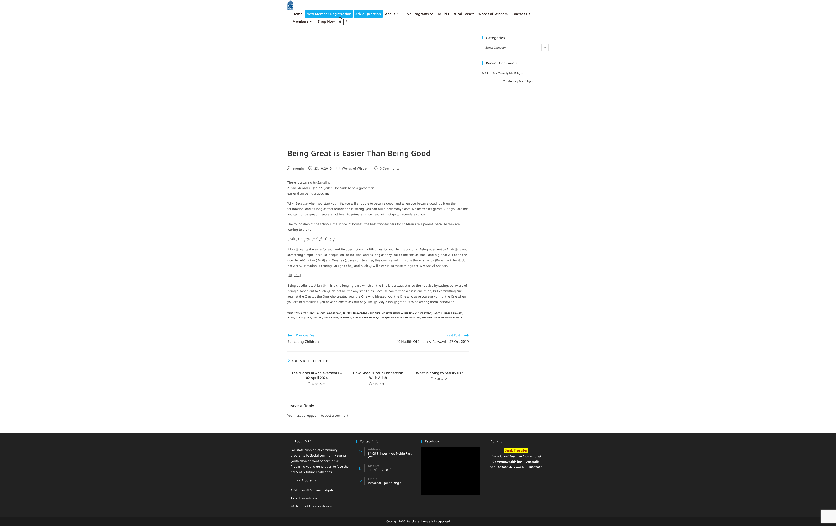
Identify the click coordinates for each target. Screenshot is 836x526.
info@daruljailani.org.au (386, 483)
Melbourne (331, 317)
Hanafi (457, 313)
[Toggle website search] (345, 21)
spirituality (412, 317)
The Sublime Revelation (437, 317)
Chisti (419, 313)
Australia (407, 313)
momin (298, 168)
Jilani (307, 317)
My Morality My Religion (508, 73)
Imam (290, 317)
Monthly (345, 317)
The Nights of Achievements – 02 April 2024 (317, 375)
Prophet (369, 317)
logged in (313, 415)
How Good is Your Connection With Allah (378, 375)
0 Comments (389, 168)
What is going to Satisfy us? (439, 372)
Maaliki (317, 317)
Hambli (447, 313)
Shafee (399, 317)
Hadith (437, 313)
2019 (297, 313)
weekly (457, 317)
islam (299, 317)
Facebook (432, 441)
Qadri (380, 317)
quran (389, 317)
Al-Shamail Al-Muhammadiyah (312, 490)
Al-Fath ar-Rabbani (329, 313)
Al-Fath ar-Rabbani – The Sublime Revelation (371, 313)
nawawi (358, 317)
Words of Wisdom (356, 168)
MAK (485, 73)
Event (427, 313)
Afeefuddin (308, 313)
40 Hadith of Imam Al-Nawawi (311, 506)
